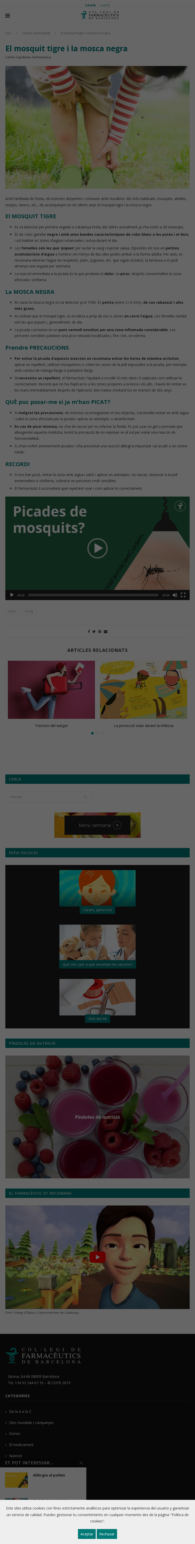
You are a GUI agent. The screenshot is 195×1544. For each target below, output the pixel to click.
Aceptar (86, 1534)
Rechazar (107, 1534)
